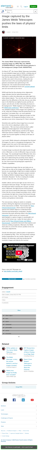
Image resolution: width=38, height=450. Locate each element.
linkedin (23, 400)
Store (2, 426)
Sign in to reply (12, 279)
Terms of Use (26, 430)
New (35, 11)
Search (21, 6)
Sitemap (27, 433)
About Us (3, 430)
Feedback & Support (12, 430)
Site (17, 6)
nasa (6, 318)
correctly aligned (30, 86)
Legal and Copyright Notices (16, 433)
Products (3, 422)
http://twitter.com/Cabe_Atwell (13, 271)
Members (3, 405)
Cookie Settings (5, 435)
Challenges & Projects (7, 418)
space (7, 321)
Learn (2, 410)
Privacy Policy (5, 433)
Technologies (4, 414)
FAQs (20, 430)
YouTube (32, 400)
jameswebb (8, 327)
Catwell (9, 32)
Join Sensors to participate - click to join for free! (19, 447)
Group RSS (19, 387)
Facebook (14, 400)
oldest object (9, 315)
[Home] (7, 6)
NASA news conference (11, 107)
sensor (7, 330)
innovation (8, 333)
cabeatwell (8, 324)
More (6, 10)
